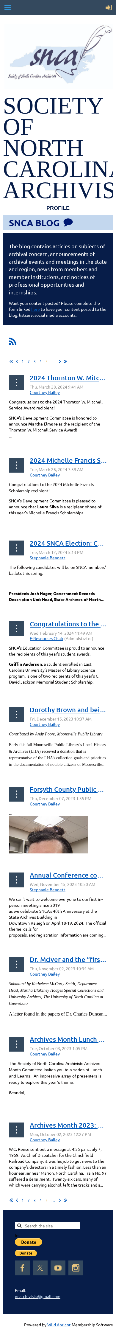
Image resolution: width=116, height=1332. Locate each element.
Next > (60, 361)
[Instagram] (75, 1267)
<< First (11, 361)
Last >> (65, 361)
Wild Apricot (59, 1324)
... (53, 361)
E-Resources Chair (46, 638)
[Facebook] (22, 1267)
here (35, 309)
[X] (40, 1267)
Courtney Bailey (45, 392)
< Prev (17, 361)
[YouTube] (58, 1267)
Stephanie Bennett (47, 557)
